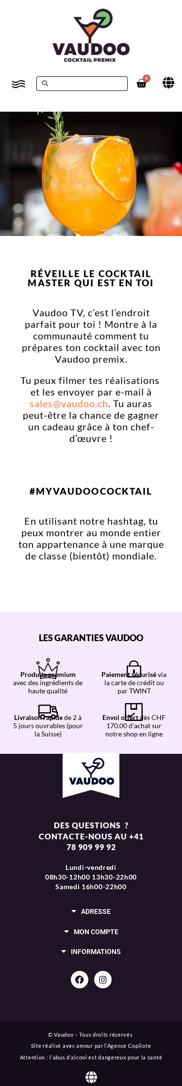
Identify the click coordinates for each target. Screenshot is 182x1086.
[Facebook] (79, 979)
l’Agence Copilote (127, 1045)
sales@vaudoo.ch (69, 403)
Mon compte (96, 932)
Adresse (96, 912)
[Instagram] (103, 979)
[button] (91, 911)
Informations (96, 952)
